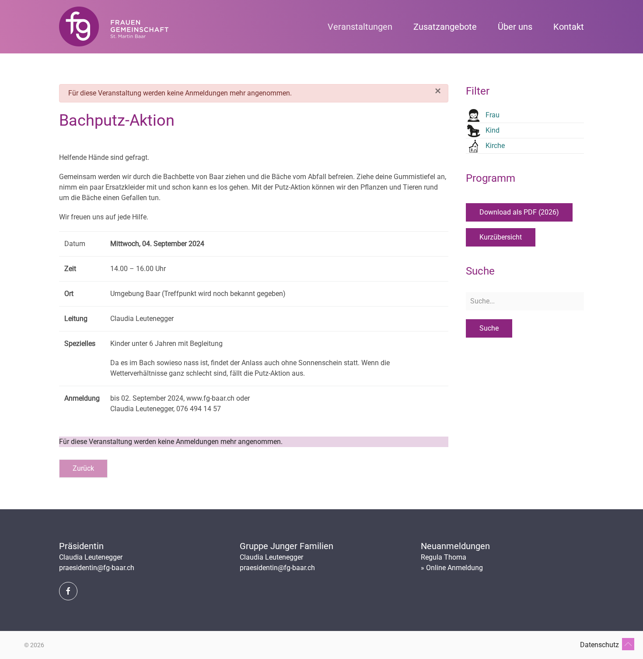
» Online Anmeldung (452, 568)
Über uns (515, 26)
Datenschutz (599, 645)
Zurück (83, 468)
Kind (493, 130)
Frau (493, 115)
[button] (628, 644)
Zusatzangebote (445, 26)
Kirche (495, 145)
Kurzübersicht (500, 237)
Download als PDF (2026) (519, 212)
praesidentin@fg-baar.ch (96, 568)
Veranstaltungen (360, 26)
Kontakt (568, 26)
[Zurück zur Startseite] (113, 26)
